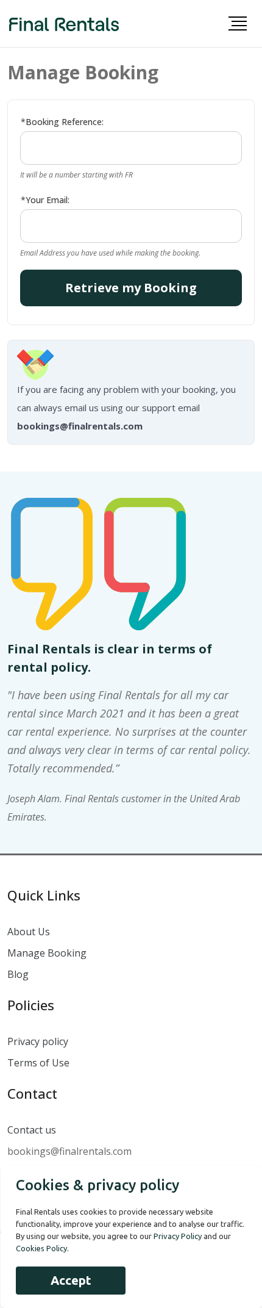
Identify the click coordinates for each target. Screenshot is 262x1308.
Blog (18, 974)
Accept (71, 1280)
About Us (28, 931)
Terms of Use (38, 1062)
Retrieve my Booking (131, 287)
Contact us (31, 1130)
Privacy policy (37, 1041)
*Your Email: (45, 200)
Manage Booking (47, 953)
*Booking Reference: (62, 122)
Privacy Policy (178, 1236)
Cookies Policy (41, 1248)
